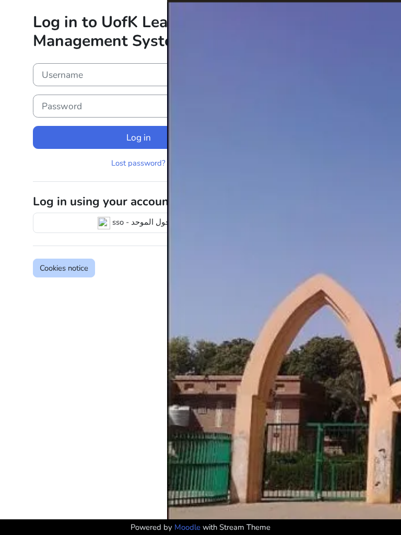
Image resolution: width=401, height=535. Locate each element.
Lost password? (138, 163)
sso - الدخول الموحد (144, 222)
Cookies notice (64, 268)
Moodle (187, 527)
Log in (138, 137)
